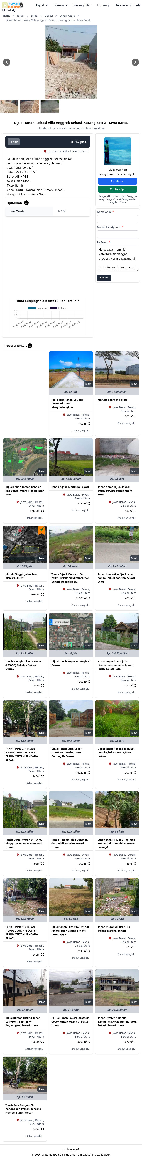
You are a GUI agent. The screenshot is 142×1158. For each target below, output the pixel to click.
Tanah (20, 15)
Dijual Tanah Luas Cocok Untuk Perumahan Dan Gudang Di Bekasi (66, 752)
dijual (40, 5)
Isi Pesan (103, 242)
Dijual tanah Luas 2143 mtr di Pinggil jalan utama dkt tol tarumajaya (70, 930)
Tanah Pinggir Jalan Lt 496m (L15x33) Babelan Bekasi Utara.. (23, 665)
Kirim (104, 277)
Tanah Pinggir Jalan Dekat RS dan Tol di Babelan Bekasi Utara (69, 843)
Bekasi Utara (67, 15)
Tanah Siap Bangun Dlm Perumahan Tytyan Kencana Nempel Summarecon (23, 1108)
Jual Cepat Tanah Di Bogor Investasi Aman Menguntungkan (67, 403)
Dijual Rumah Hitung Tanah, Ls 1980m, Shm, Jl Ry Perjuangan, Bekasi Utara (23, 1021)
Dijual (34, 15)
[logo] (12, 5)
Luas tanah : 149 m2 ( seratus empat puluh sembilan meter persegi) (116, 843)
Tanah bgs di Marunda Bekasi (70, 487)
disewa (59, 5)
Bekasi (49, 15)
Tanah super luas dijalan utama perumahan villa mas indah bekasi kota (115, 665)
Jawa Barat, (55, 151)
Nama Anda (105, 212)
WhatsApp (119, 189)
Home (6, 15)
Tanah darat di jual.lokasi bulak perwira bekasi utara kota (115, 490)
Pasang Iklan (82, 5)
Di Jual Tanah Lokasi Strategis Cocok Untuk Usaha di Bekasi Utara (70, 1021)
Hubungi (103, 5)
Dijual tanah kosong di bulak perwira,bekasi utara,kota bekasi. (116, 752)
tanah (13, 142)
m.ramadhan (117, 170)
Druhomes (69, 1149)
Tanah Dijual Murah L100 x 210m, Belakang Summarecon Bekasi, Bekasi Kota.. (70, 577)
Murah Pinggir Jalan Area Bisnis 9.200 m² (21, 576)
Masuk (7, 10)
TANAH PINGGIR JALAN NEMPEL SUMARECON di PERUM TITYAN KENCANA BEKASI (21, 754)
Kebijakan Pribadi (127, 5)
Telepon (119, 181)
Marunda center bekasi (112, 399)
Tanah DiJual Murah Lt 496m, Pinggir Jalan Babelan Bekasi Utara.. (23, 843)
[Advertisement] (25, 369)
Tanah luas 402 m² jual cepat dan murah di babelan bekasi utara (116, 577)
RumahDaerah (54, 1154)
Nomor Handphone (110, 227)
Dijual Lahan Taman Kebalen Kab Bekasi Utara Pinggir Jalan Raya (24, 490)
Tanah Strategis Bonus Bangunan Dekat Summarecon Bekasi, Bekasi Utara (117, 1021)
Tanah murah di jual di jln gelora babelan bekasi (114, 928)
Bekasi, (67, 151)
